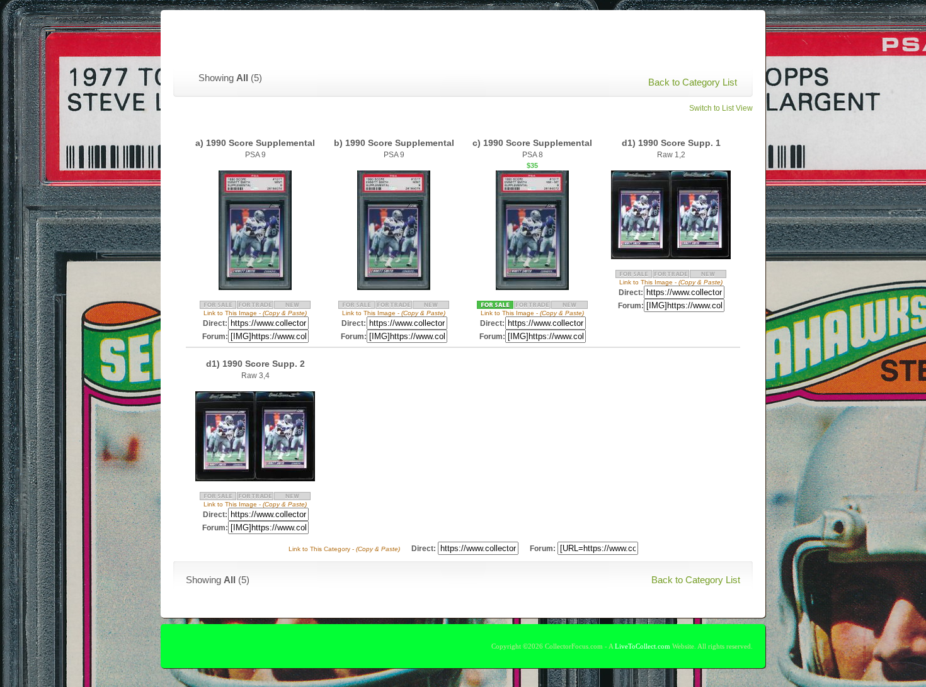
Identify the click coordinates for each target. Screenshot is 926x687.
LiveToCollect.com (642, 646)
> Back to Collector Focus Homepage (653, 35)
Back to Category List (692, 82)
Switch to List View (721, 108)
